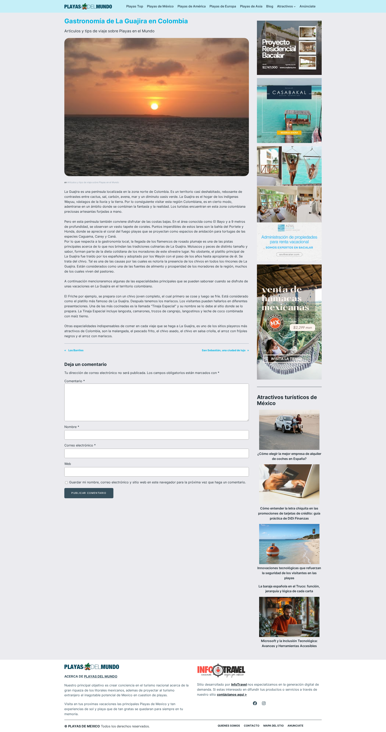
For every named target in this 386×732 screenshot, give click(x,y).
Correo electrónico (80, 445)
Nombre (71, 427)
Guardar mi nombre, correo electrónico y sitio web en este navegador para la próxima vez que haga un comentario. (157, 482)
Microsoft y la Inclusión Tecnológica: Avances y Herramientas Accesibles (289, 643)
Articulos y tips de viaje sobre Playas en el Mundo (109, 31)
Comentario (74, 381)
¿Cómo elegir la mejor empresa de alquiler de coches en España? (289, 456)
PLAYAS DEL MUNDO (100, 676)
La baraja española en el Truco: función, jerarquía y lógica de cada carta (289, 588)
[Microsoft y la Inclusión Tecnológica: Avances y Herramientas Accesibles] (289, 617)
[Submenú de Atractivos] (295, 6)
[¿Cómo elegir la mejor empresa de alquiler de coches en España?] (289, 430)
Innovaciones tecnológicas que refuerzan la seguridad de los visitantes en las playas (289, 573)
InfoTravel (239, 684)
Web (67, 464)
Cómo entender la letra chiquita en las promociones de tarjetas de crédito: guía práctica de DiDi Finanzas (289, 513)
